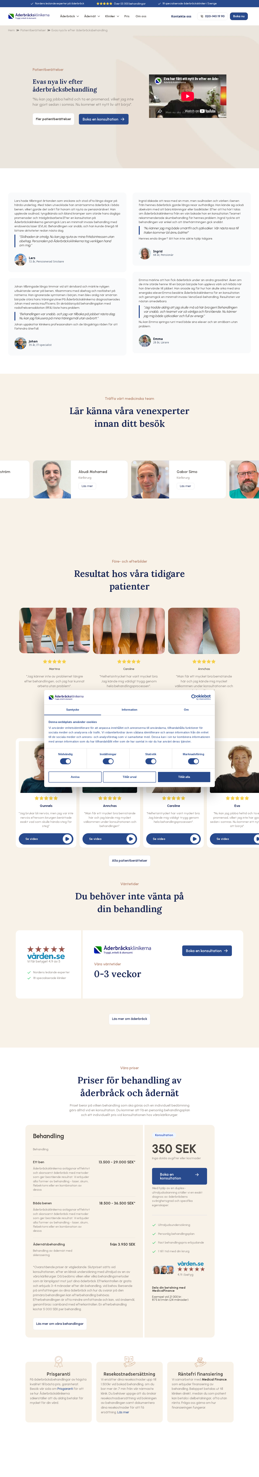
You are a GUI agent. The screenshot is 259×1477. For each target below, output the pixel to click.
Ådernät (90, 16)
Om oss (141, 16)
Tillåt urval (130, 776)
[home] (29, 16)
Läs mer (123, 1412)
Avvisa (75, 776)
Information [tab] (129, 709)
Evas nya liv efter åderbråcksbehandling (80, 30)
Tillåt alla (184, 776)
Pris (127, 16)
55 (121, 3)
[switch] (108, 761)
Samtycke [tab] (72, 709)
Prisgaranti (65, 1389)
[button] (69, 16)
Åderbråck (67, 16)
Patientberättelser (33, 30)
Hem (11, 30)
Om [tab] (186, 709)
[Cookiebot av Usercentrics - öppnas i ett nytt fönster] (194, 697)
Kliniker (110, 16)
